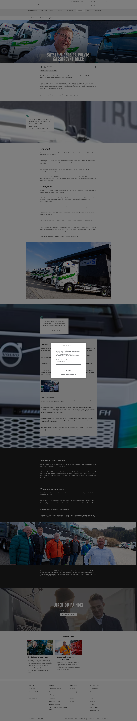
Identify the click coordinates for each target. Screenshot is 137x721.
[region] (68, 360)
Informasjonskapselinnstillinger (68, 374)
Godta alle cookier (68, 366)
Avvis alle (68, 370)
